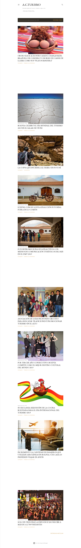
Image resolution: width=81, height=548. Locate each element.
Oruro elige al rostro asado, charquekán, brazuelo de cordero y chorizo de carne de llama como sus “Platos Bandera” (40, 58)
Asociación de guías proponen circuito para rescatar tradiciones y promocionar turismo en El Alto (40, 321)
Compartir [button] (20, 63)
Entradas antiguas (56, 533)
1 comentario (27, 170)
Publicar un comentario (29, 63)
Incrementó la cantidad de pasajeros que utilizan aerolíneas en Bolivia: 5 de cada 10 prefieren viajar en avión (40, 454)
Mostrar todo (57, 20)
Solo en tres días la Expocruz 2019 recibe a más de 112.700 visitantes (39, 523)
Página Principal (28, 11)
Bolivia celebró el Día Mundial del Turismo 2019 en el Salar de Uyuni (40, 126)
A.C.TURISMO (31, 5)
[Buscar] (62, 4)
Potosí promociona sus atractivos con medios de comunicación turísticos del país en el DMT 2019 (40, 251)
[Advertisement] (40, 79)
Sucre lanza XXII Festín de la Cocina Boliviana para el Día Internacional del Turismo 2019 (38, 410)
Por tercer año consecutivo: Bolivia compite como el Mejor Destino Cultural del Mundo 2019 (39, 365)
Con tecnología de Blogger (42, 543)
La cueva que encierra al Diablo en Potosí (39, 167)
